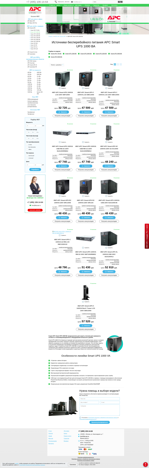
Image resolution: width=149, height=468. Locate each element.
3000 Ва (30, 90)
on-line (30, 144)
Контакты (114, 5)
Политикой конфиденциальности (87, 419)
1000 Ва (30, 84)
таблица (121, 64)
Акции (50, 436)
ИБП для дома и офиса (35, 19)
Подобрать (35, 169)
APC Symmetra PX (32, 67)
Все (38, 132)
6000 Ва (39, 72)
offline (29, 149)
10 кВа (39, 76)
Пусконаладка (53, 441)
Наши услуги (68, 5)
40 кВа (39, 84)
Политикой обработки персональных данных (32, 465)
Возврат (105, 5)
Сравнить (63, 88)
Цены (58, 5)
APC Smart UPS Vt (32, 65)
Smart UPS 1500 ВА (35, 34)
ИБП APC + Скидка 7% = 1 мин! (147, 236)
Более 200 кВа (40, 92)
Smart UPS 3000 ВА (35, 39)
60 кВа (39, 86)
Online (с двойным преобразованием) (33, 102)
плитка (115, 64)
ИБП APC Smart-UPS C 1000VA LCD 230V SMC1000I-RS (109, 95)
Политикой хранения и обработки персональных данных (103, 417)
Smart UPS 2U (34, 47)
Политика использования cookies (85, 460)
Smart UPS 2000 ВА (35, 36)
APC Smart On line (32, 52)
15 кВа (39, 78)
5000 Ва (30, 92)
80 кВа (39, 88)
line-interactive (32, 147)
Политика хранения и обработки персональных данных (86, 459)
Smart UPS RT (34, 45)
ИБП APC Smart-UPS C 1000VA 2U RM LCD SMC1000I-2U (62, 242)
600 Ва (29, 76)
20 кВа (39, 80)
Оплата (87, 5)
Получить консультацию (62, 115)
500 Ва (29, 74)
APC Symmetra (31, 54)
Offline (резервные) (33, 99)
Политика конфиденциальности (86, 457)
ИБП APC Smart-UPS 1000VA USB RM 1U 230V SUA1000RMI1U (85, 149)
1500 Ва (30, 86)
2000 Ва (30, 88)
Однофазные (31, 112)
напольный (31, 155)
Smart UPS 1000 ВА (35, 32)
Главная (51, 36)
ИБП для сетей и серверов (35, 26)
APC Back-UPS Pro (32, 23)
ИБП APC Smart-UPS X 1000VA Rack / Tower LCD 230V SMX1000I (86, 308)
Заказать (64, 112)
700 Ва (29, 78)
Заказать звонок (63, 2)
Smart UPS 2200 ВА (35, 37)
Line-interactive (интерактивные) (32, 105)
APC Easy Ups (31, 63)
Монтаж (51, 438)
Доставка (78, 5)
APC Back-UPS (31, 21)
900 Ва (29, 82)
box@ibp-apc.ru (78, 1)
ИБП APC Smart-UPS (60, 36)
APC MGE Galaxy (32, 61)
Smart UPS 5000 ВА (35, 41)
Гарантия (96, 5)
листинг (118, 64)
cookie (17, 463)
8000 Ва (39, 74)
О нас (51, 5)
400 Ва (29, 72)
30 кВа (39, 82)
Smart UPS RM (34, 43)
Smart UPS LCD (34, 49)
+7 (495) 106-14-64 (37, 1)
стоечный (30, 158)
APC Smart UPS (31, 28)
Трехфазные (31, 114)
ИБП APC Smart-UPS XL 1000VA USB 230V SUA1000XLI (109, 254)
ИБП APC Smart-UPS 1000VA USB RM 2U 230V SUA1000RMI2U (62, 149)
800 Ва (29, 80)
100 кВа (39, 90)
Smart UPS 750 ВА (35, 30)
